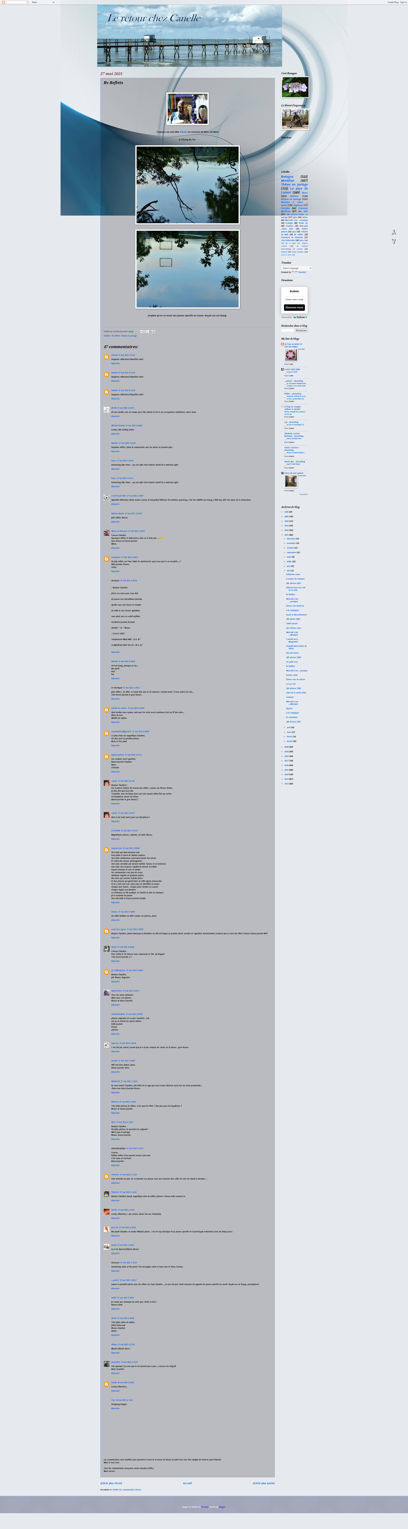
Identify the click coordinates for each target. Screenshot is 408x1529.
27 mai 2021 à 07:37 (126, 813)
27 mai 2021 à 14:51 (126, 1210)
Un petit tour (292, 662)
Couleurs (289, 226)
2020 (286, 747)
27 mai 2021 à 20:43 (125, 1298)
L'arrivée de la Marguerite (292, 640)
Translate (302, 272)
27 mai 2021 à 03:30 (125, 461)
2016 (286, 765)
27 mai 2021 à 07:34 (126, 781)
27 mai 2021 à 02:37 (125, 408)
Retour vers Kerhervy (295, 606)
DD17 (113, 1122)
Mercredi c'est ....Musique (292, 633)
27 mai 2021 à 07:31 (133, 755)
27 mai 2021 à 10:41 (127, 1102)
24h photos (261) (293, 583)
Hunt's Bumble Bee (294, 438)
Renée (114, 1245)
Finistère (285, 208)
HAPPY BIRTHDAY (293, 464)
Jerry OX (114, 1227)
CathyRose (115, 557)
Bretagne (287, 177)
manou (114, 912)
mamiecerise (116, 848)
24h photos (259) (293, 657)
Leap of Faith (292, 372)
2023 (286, 526)
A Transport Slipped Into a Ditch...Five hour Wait (296, 384)
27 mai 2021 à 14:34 (128, 1192)
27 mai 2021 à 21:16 (126, 1344)
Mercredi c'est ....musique (296, 220)
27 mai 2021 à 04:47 (135, 496)
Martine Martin (117, 513)
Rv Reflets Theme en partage (124, 336)
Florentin (115, 1175)
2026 (286, 512)
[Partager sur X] (147, 331)
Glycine (289, 708)
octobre (290, 548)
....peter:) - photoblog (293, 381)
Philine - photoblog (292, 394)
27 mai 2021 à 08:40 (131, 848)
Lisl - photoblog (291, 422)
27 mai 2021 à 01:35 (126, 355)
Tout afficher (303, 494)
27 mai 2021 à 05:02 (133, 513)
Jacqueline (115, 1362)
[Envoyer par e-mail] (141, 331)
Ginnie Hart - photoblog (294, 462)
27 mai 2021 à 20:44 (125, 1318)
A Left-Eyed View (118, 496)
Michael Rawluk (118, 425)
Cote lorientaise (288, 240)
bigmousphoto (117, 755)
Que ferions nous (293, 628)
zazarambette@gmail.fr (121, 731)
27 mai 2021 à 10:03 (129, 1081)
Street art (303, 223)
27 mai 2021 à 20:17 (128, 1280)
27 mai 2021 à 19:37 (128, 1263)
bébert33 (115, 1192)
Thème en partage (294, 184)
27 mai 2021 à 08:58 (125, 947)
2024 (286, 521)
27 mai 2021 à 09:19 (134, 1014)
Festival (284, 252)
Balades (294, 196)
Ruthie (114, 1210)
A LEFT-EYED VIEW (292, 369)
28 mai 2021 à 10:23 (124, 1400)
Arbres (305, 217)
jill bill (114, 408)
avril (289, 727)
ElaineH (114, 355)
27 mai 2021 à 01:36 (126, 373)
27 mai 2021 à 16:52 (127, 1227)
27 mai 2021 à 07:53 (129, 831)
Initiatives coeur (293, 574)
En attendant (292, 717)
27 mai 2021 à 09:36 (127, 1043)
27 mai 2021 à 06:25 (126, 661)
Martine (114, 443)
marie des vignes (118, 929)
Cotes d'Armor (297, 252)
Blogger (222, 1507)
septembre (292, 552)
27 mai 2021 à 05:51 (136, 531)
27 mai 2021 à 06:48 (140, 731)
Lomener (290, 697)
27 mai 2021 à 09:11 (131, 991)
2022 (286, 530)
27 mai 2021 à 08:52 (135, 929)
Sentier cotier (292, 675)
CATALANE (115, 831)
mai (289, 571)
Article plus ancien (264, 1483)
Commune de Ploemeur (292, 237)
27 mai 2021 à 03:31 (125, 478)
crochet (301, 349)
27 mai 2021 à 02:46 (134, 425)
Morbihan (287, 181)
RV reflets (298, 234)
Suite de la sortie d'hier (296, 693)
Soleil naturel (291, 623)
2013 (286, 779)
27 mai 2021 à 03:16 (127, 443)
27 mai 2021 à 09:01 (134, 970)
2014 (286, 774)
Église (301, 240)
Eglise (294, 217)
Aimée (114, 1318)
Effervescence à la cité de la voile (295, 589)
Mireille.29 (115, 1081)
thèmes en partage (291, 199)
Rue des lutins (292, 653)
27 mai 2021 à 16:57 (125, 1245)
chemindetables (118, 1014)
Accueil (187, 1483)
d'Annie (184, 131)
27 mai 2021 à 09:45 (126, 1061)
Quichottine (116, 991)
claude (114, 781)
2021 (286, 535)
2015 (286, 770)
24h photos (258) (293, 688)
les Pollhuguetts (118, 970)
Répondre (115, 363)
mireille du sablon (119, 708)
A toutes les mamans (295, 579)
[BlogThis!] (144, 331)
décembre (291, 539)
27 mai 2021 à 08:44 (126, 912)
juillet (289, 562)
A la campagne (292, 610)
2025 (286, 516)
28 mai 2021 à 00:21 (126, 1382)
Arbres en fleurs (286, 255)
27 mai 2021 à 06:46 (136, 708)
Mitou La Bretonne (119, 531)
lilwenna (114, 1102)
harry (113, 461)
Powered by (287, 317)
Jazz (294, 232)
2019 (286, 752)
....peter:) (115, 1280)
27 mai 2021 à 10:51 (125, 1122)
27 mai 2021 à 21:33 (129, 1362)
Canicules (302, 475)
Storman (204, 1507)
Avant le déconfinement (296, 615)
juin (289, 566)
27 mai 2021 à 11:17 (135, 1148)
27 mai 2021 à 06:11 (129, 557)
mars (289, 732)
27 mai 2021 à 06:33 (131, 688)
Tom (113, 1400)
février (290, 737)
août (289, 557)
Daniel (114, 947)
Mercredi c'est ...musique (297, 671)
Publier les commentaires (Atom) (127, 1490)
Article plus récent (111, 1483)
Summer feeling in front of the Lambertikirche (296, 397)
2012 (286, 784)
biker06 (114, 661)
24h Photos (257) (293, 722)
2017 (286, 761)
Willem (114, 1344)
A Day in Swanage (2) (295, 424)
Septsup (114, 1043)
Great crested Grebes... (296, 452)
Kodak (114, 1382)
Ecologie (289, 223)
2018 (286, 756)
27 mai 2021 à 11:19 (128, 1175)
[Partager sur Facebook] (150, 331)
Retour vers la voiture (295, 679)
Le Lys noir (291, 684)
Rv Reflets (290, 594)
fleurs (305, 192)
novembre (291, 543)
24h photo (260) (293, 619)
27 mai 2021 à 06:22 (128, 581)
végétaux (298, 205)
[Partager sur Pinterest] (153, 331)
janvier (290, 741)
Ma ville (303, 211)
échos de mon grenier (293, 473)
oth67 (113, 1298)
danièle (114, 1061)
